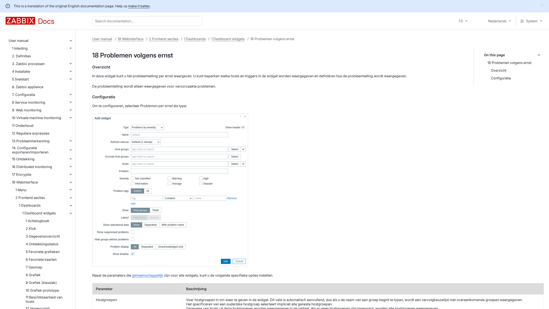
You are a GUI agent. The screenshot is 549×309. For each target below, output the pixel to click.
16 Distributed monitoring (32, 167)
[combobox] (148, 21)
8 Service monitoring (28, 102)
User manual (19, 40)
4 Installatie (21, 71)
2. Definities (21, 56)
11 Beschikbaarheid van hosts (44, 299)
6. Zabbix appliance (27, 87)
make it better (139, 6)
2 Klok (31, 228)
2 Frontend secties (30, 197)
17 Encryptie (21, 174)
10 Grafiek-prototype (42, 290)
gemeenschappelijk (147, 275)
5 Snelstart (20, 79)
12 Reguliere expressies (30, 133)
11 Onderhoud (22, 125)
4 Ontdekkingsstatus (42, 244)
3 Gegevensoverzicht (43, 236)
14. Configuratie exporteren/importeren (30, 150)
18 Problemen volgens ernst (509, 63)
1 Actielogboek (37, 221)
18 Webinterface (25, 182)
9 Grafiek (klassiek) (41, 282)
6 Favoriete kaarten (41, 259)
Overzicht (498, 70)
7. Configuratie (23, 94)
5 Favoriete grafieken (43, 252)
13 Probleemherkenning (31, 141)
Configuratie (501, 78)
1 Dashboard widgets (39, 213)
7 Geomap (34, 267)
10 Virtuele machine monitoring (36, 118)
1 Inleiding (20, 48)
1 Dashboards (30, 205)
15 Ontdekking (23, 159)
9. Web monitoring (26, 110)
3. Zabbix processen (28, 64)
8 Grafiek (33, 275)
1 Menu (20, 190)
